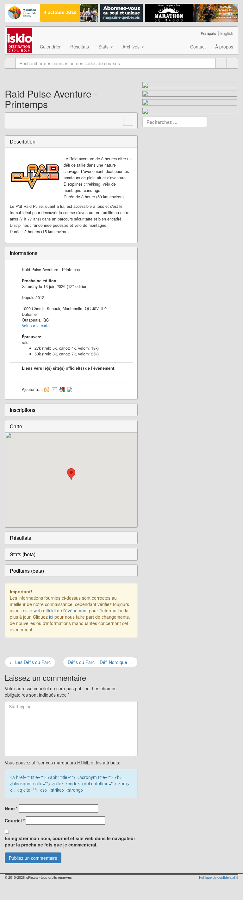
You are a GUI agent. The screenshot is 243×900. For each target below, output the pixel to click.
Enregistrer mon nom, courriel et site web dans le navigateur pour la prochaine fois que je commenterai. (70, 841)
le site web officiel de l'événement (54, 610)
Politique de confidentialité (218, 877)
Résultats (79, 46)
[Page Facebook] (25, 120)
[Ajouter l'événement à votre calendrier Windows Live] (54, 389)
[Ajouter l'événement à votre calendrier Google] (62, 389)
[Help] (221, 63)
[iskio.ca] (20, 34)
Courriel (15, 820)
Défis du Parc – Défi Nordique (100, 662)
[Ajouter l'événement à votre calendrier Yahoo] (69, 389)
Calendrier (50, 46)
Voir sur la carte (36, 326)
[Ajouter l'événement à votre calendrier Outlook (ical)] (46, 389)
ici (51, 617)
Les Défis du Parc (30, 662)
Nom (11, 808)
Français (208, 33)
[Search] (232, 63)
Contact (198, 46)
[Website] (13, 120)
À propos (224, 46)
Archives (131, 46)
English (226, 33)
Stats (104, 46)
